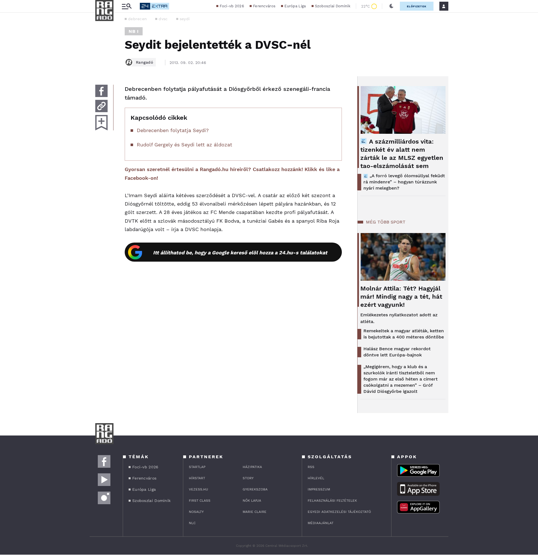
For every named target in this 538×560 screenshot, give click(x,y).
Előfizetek (416, 6)
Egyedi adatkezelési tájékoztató (339, 512)
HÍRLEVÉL (316, 478)
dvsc (163, 19)
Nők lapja (252, 501)
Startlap (197, 467)
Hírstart (197, 478)
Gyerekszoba (255, 489)
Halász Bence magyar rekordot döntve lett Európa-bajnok (397, 352)
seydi (185, 19)
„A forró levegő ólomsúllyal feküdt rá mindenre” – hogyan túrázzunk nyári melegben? (404, 182)
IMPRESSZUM (319, 489)
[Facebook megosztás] (101, 91)
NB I (134, 31)
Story (248, 478)
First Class (199, 501)
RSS (311, 467)
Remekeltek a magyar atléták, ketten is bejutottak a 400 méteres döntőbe (403, 334)
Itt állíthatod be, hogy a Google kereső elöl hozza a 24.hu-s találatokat (240, 252)
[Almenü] (126, 6)
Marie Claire (254, 512)
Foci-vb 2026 (232, 6)
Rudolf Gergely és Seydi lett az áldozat (184, 145)
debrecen (137, 19)
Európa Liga (295, 6)
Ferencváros (264, 6)
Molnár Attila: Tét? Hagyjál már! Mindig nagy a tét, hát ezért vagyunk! (401, 296)
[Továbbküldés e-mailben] (101, 106)
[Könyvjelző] (101, 122)
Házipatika (252, 467)
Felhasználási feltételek (332, 501)
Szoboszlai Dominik (332, 6)
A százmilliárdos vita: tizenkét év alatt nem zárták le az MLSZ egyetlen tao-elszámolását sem (401, 153)
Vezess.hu (198, 489)
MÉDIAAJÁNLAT (320, 523)
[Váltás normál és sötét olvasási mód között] (391, 6)
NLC (192, 523)
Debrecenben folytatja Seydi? (173, 130)
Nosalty (196, 512)
